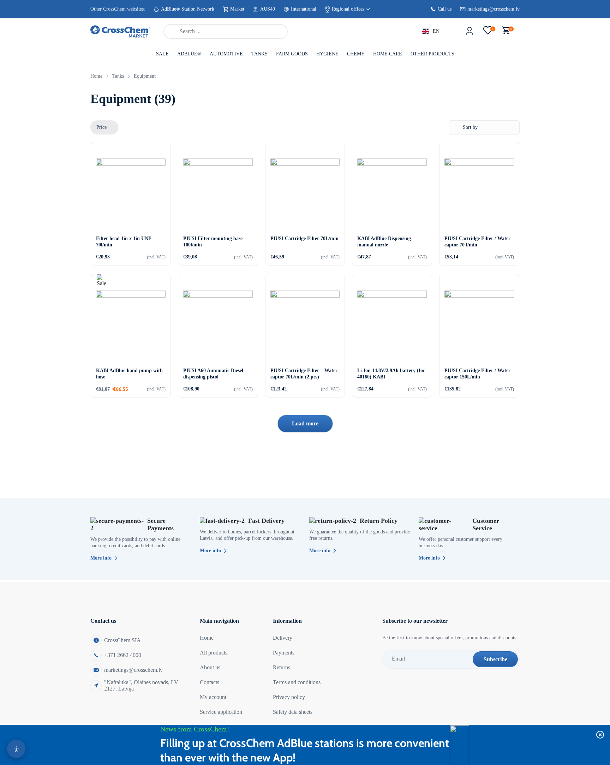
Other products (432, 53)
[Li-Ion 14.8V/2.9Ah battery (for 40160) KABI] (392, 325)
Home (96, 76)
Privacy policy (289, 697)
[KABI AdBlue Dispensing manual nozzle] (392, 193)
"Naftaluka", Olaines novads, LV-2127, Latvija (142, 685)
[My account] (469, 31)
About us (210, 667)
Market (237, 9)
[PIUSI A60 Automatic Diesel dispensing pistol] (218, 325)
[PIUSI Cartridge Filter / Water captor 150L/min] (479, 325)
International (303, 9)
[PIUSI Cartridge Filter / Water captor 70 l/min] (479, 193)
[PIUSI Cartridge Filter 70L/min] (305, 193)
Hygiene (327, 53)
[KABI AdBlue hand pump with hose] (131, 325)
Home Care (387, 53)
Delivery (282, 638)
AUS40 (267, 9)
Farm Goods (292, 53)
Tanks (259, 53)
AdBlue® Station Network (187, 9)
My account (213, 697)
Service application (221, 712)
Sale (162, 53)
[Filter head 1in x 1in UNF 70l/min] (131, 193)
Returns (281, 667)
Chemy (356, 53)
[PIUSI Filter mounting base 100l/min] (218, 193)
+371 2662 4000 (122, 655)
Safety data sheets (292, 712)
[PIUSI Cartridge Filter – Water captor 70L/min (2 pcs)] (305, 325)
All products (213, 653)
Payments (283, 653)
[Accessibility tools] (16, 749)
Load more (305, 423)
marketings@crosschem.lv (493, 9)
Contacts (209, 682)
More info (101, 558)
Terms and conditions (297, 682)
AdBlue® (189, 53)
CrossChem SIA (122, 640)
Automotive (226, 53)
